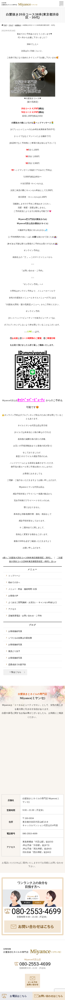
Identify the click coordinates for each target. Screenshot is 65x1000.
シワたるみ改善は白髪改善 (20, 638)
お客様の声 (13, 596)
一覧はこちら (15, 672)
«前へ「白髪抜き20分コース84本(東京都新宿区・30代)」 (27, 557)
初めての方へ (14, 582)
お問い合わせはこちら (51, 996)
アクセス (12, 609)
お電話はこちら (18, 996)
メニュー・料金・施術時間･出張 (22, 589)
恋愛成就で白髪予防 (17, 664)
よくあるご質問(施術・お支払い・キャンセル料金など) (32, 602)
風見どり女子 (14, 651)
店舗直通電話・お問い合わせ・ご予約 (25, 616)
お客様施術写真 (15, 631)
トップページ (14, 576)
